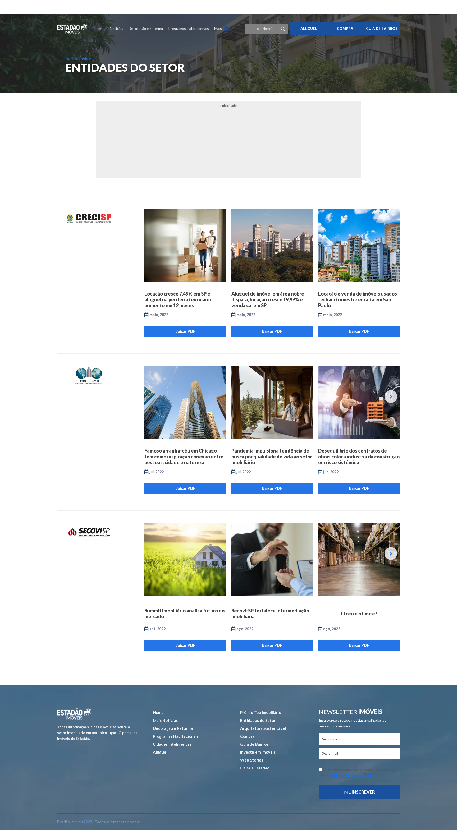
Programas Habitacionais (188, 28)
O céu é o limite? (359, 613)
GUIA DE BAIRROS (381, 28)
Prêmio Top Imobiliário (260, 712)
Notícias (116, 28)
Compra (247, 736)
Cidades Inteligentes (172, 744)
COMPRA (345, 28)
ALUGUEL (308, 28)
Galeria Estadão (254, 768)
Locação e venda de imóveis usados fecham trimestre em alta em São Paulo (357, 299)
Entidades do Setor (258, 720)
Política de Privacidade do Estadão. (356, 776)
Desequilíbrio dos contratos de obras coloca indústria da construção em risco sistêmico (359, 456)
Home (99, 28)
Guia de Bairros (254, 744)
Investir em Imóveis (258, 752)
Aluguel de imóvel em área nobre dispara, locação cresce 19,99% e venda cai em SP (267, 299)
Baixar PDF (185, 331)
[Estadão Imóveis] (72, 29)
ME (359, 791)
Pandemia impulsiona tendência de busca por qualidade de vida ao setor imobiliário (271, 456)
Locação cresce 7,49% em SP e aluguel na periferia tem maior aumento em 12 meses (177, 299)
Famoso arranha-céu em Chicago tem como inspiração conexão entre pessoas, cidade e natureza (183, 456)
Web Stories (251, 760)
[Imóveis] (74, 714)
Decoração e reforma (146, 28)
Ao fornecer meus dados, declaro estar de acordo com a (359, 773)
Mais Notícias (165, 720)
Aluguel (160, 752)
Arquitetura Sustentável (263, 728)
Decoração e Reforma (173, 728)
